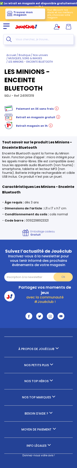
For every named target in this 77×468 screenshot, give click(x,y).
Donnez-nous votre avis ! (38, 455)
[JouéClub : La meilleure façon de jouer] (26, 30)
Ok (63, 277)
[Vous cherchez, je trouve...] (9, 39)
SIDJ (8, 96)
